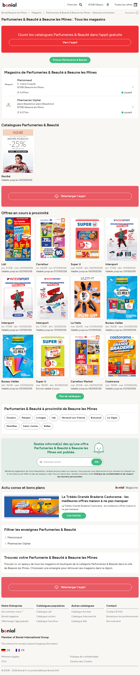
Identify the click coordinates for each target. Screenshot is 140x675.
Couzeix (11, 417)
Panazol (26, 417)
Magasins (37, 13)
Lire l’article (74, 515)
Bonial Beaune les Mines (14, 13)
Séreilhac (11, 426)
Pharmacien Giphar (19, 543)
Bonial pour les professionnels (122, 616)
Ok (97, 462)
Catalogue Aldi (79, 621)
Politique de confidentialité (84, 656)
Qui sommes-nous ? (12, 611)
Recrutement (113, 621)
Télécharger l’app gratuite (15, 621)
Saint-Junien (30, 426)
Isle (54, 417)
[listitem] (18, 155)
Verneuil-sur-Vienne (73, 417)
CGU (4, 661)
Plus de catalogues (70, 396)
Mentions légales (10, 656)
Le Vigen (112, 417)
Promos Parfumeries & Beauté (70, 59)
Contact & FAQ (114, 611)
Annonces (130, 13)
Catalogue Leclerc (46, 616)
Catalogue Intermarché (83, 616)
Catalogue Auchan (81, 611)
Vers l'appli (70, 42)
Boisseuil (96, 417)
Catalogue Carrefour (47, 621)
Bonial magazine (10, 616)
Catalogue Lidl (43, 611)
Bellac (47, 426)
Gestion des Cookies (81, 661)
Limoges (41, 417)
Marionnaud (15, 537)
